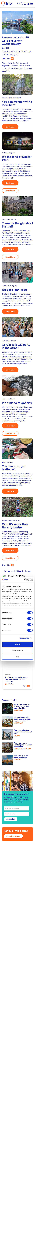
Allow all (17, 644)
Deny (17, 656)
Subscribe (10, 819)
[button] (32, 3)
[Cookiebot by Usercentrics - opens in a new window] (25, 579)
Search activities (13, 836)
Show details (24, 638)
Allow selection (17, 650)
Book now (10, 127)
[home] (7, 3)
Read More (10, 190)
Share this (6, 59)
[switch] (30, 618)
